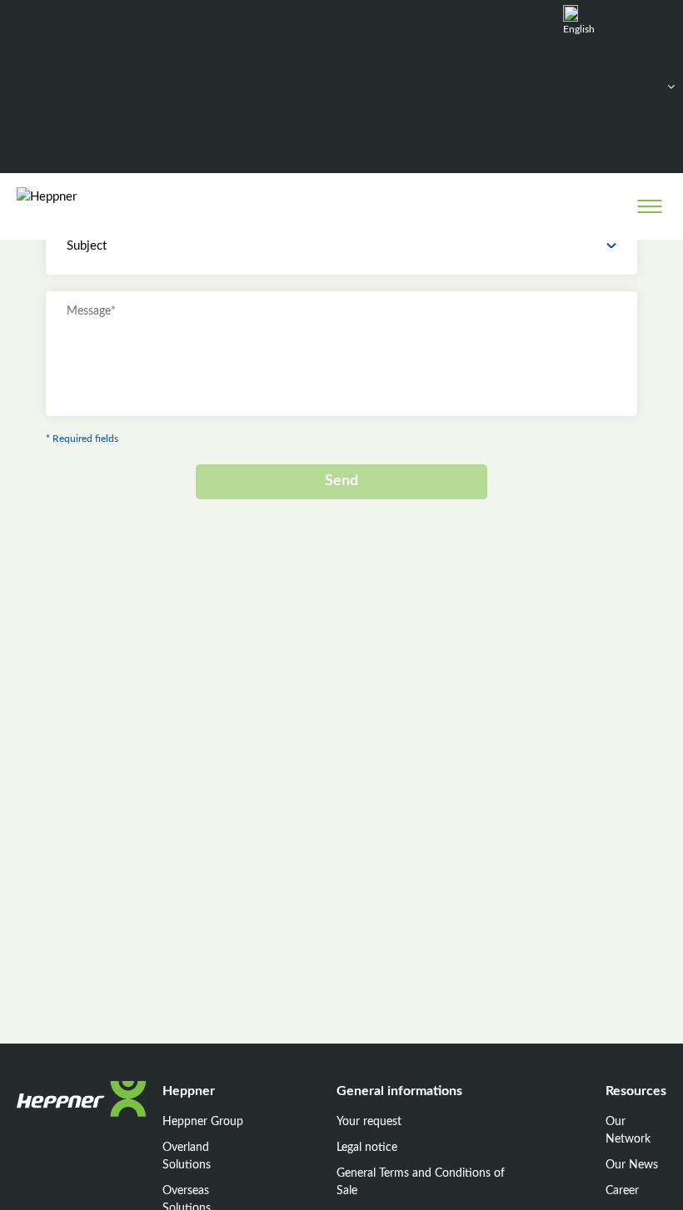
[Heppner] (84, 206)
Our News (632, 1165)
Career (622, 1191)
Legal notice (367, 1147)
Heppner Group (202, 1122)
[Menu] (649, 206)
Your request (369, 1122)
